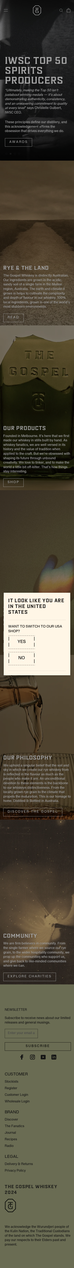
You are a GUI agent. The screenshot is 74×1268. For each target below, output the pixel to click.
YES (21, 642)
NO (21, 658)
